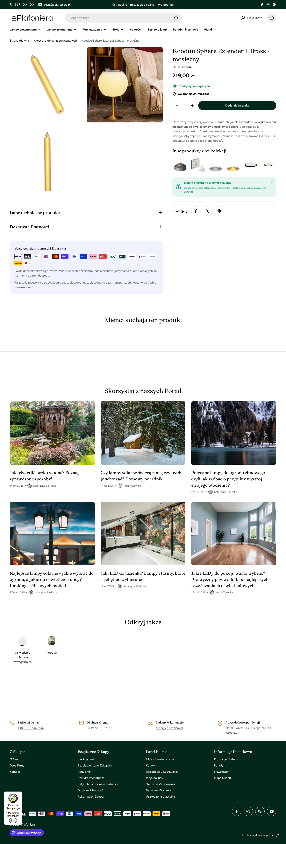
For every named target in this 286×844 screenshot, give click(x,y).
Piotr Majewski (132, 485)
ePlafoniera (27, 824)
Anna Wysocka (224, 592)
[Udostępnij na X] (207, 211)
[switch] (13, 820)
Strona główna (19, 40)
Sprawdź (188, 191)
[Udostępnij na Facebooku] (196, 211)
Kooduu (187, 67)
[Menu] (19, 794)
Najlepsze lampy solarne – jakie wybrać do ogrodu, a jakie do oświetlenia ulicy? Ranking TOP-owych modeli (52, 579)
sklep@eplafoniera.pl (169, 728)
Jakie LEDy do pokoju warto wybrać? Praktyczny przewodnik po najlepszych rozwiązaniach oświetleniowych (229, 579)
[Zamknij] (271, 182)
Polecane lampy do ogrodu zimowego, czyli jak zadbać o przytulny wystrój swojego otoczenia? (228, 479)
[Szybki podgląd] (183, 164)
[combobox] (123, 18)
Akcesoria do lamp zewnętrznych (55, 40)
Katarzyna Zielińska (44, 485)
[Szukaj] (176, 18)
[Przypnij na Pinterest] (219, 211)
